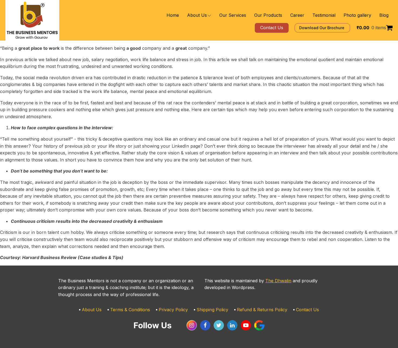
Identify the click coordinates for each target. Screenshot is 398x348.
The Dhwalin (278, 280)
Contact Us (307, 309)
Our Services (232, 15)
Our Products (268, 15)
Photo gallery (357, 15)
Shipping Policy (212, 309)
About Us (197, 15)
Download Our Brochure (322, 27)
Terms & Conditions (130, 309)
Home (173, 15)
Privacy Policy (173, 309)
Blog (384, 15)
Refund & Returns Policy (262, 309)
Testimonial (323, 15)
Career (297, 15)
